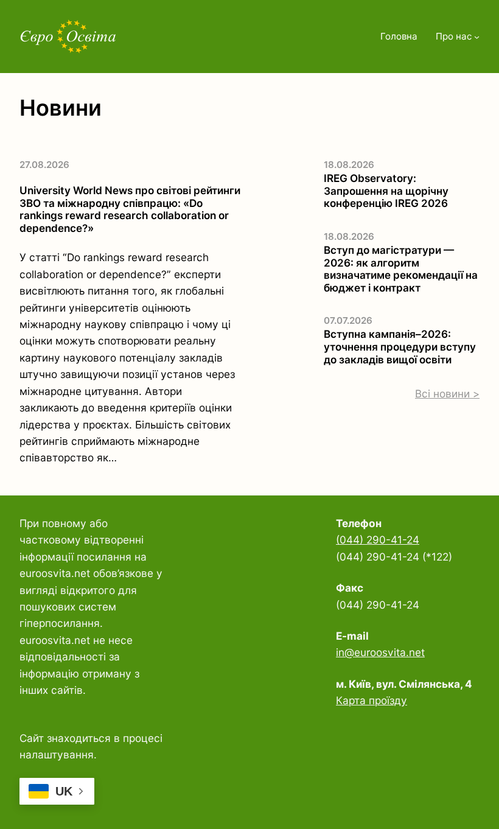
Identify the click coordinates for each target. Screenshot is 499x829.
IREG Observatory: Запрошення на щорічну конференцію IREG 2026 (386, 190)
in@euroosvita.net (380, 652)
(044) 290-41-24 (377, 539)
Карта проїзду (371, 700)
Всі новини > (447, 393)
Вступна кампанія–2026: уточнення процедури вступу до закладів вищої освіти (400, 346)
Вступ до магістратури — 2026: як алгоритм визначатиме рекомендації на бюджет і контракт (401, 269)
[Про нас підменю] (477, 37)
